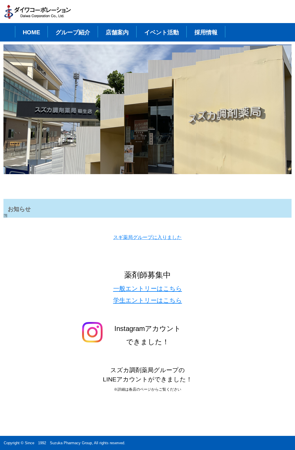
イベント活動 (161, 32)
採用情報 (206, 32)
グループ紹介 (73, 32)
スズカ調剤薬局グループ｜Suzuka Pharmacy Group (39, 13)
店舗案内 (117, 32)
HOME (31, 32)
